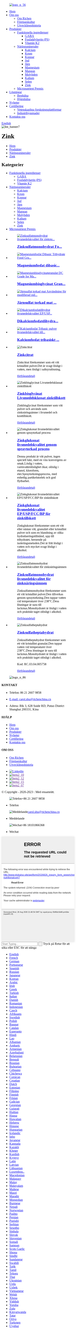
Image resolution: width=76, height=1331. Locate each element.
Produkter (15, 29)
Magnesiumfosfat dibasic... (38, 265)
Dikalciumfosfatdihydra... (37, 321)
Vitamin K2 (32, 43)
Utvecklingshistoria (29, 25)
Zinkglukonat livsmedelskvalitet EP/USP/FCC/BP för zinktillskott (33, 511)
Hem (12, 11)
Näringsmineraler (27, 46)
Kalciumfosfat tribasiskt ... (38, 340)
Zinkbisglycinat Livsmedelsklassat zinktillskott (41, 395)
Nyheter (14, 102)
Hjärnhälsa (23, 99)
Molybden (31, 74)
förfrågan (22, 376)
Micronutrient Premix (30, 88)
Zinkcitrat (25, 355)
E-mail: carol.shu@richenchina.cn (30, 699)
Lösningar (15, 92)
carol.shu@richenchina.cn (44, 811)
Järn (27, 64)
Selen (28, 81)
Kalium (29, 78)
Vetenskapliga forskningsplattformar (39, 109)
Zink (28, 85)
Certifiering (16, 106)
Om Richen (24, 18)
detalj (31, 376)
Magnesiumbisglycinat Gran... (41, 284)
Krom (28, 53)
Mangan (30, 71)
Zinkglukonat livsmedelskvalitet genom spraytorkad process (37, 444)
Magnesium (32, 67)
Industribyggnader (28, 113)
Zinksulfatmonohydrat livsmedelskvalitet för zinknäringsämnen (35, 578)
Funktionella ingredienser (32, 32)
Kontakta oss (17, 116)
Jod (27, 60)
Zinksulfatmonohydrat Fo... (39, 247)
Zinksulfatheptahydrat (35, 632)
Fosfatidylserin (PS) (37, 39)
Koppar (29, 57)
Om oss (14, 15)
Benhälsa (22, 95)
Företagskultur (26, 22)
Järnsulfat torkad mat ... (37, 302)
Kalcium (30, 50)
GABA (29, 36)
